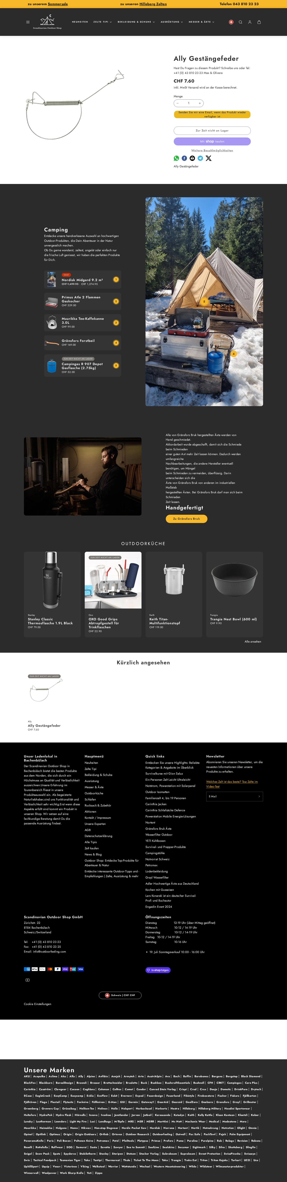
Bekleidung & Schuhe (134, 21)
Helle (115, 1108)
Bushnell (199, 1083)
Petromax (151, 865)
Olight (241, 1128)
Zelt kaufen (92, 848)
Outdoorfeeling (163, 1134)
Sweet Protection (210, 1154)
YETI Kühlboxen (155, 841)
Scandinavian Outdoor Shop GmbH (53, 917)
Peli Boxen (64, 1141)
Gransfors (223, 1102)
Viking (85, 1166)
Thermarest (113, 1160)
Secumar (184, 1147)
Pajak (223, 1134)
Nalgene (62, 1128)
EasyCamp (61, 1096)
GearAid (163, 1102)
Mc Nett (177, 1121)
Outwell (181, 1134)
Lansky (29, 1121)
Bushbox (157, 1083)
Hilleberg (189, 1108)
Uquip (46, 1166)
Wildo (193, 1166)
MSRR (150, 1121)
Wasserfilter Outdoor (158, 834)
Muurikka (30, 1128)
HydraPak (46, 1115)
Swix (27, 1160)
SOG (69, 1147)
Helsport (127, 1108)
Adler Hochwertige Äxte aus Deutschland (172, 883)
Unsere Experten (95, 824)
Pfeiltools (128, 1141)
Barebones (201, 1076)
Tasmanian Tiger (71, 1160)
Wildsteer (206, 1166)
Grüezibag (69, 1108)
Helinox (103, 1108)
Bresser (95, 1083)
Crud (193, 1089)
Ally (81, 1076)
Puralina (193, 1141)
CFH (211, 1083)
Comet (129, 1089)
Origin (68, 1134)
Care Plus (251, 1083)
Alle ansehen (253, 641)
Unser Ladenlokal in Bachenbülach (40, 758)
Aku (64, 1076)
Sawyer (118, 1147)
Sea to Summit (136, 1147)
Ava (168, 1076)
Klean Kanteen (226, 1115)
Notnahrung (211, 1128)
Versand (193, 87)
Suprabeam (188, 1154)
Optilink (41, 1134)
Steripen (118, 1154)
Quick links (154, 756)
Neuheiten (80, 21)
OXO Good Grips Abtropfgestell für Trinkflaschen (104, 623)
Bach (177, 1076)
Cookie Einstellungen (37, 1004)
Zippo (98, 1173)
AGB (88, 830)
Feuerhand (173, 1096)
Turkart (236, 1160)
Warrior (113, 1166)
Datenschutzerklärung (98, 836)
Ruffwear (57, 1147)
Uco (256, 1160)
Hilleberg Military (210, 1108)
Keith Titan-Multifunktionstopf (164, 621)
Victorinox (71, 1166)
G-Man (112, 1102)
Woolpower (49, 1173)
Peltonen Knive (84, 1141)
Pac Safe (195, 1134)
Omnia (253, 1128)
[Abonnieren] (259, 796)
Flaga (44, 1102)
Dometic (226, 1089)
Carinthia (30, 1089)
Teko (87, 1160)
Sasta (94, 1147)
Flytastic (69, 1102)
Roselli (28, 1147)
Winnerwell (31, 1173)
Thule (127, 1160)
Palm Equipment (240, 1134)
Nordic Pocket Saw (134, 1128)
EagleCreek (43, 1096)
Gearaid (177, 1102)
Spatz (57, 1154)
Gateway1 (148, 1102)
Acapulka (39, 1076)
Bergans (217, 1076)
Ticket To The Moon (146, 1160)
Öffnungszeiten (158, 917)
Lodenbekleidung (156, 871)
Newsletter (215, 756)
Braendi (82, 1083)
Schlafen (90, 799)
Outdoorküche (94, 793)
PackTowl (210, 1134)
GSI (123, 1102)
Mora (243, 1121)
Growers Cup (51, 1108)
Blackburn (46, 1083)
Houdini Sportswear (237, 1108)
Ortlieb (104, 1134)
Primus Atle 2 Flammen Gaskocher (81, 299)
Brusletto (132, 1083)
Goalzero (207, 1102)
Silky (212, 1147)
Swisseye (250, 1154)
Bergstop (232, 1076)
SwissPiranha (233, 1154)
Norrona (169, 1128)
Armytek (130, 1076)
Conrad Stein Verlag (163, 1089)
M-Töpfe (119, 1121)
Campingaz (234, 1083)
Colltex (117, 1089)
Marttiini (163, 1121)
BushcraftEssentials (178, 1083)
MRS (131, 1121)
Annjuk (116, 1076)
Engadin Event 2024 (158, 907)
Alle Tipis (91, 842)
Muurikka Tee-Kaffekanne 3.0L (83, 320)
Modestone (229, 1121)
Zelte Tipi (101, 21)
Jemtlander (121, 1115)
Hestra (175, 1108)
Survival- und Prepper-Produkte (165, 847)
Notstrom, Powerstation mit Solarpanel (170, 786)
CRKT (221, 1083)
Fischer (223, 1096)
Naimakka (46, 1128)
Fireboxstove (206, 1096)
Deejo (214, 1089)
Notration (228, 1128)
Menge (178, 96)
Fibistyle (189, 1096)
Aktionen (90, 811)
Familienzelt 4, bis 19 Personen (165, 798)
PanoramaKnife (34, 1141)
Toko (165, 1160)
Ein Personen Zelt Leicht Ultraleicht (167, 780)
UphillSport (31, 1166)
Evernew (127, 1096)
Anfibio (103, 1076)
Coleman (104, 1089)
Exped (139, 1096)
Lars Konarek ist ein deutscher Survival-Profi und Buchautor (170, 898)
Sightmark (199, 1147)
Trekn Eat (191, 1160)
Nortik (195, 1128)
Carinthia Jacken (156, 804)
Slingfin (251, 1147)
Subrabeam (170, 1154)
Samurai (82, 1147)
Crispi (183, 1089)
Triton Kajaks (220, 1160)
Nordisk (155, 1128)
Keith (191, 1115)
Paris (50, 1141)
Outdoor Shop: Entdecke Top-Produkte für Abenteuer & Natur (112, 863)
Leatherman (44, 1121)
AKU (27, 1076)
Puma (181, 1141)
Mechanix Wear (195, 1121)
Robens (256, 1141)
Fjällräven (30, 1102)
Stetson (131, 1154)
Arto (141, 1076)
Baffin (187, 1076)
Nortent (150, 822)
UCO (247, 1160)
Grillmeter (250, 1102)
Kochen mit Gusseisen (159, 890)
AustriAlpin (154, 1076)
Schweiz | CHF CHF (123, 995)
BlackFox (30, 1083)
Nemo (74, 1128)
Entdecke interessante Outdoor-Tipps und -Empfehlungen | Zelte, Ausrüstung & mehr (112, 873)
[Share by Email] (192, 160)
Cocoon (75, 1089)
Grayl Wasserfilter (157, 877)
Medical (214, 1121)
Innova (93, 1115)
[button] (28, 22)
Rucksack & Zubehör (98, 805)
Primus (156, 1141)
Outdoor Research (138, 1134)
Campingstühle (155, 853)
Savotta (105, 1147)
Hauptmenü (94, 756)
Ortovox (117, 1134)
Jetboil (147, 1115)
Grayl (237, 1102)
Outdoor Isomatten (157, 792)
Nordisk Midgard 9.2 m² (82, 280)
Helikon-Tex (87, 1108)
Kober (255, 1115)
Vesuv (57, 1166)
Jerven (136, 1115)
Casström (45, 1089)
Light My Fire (79, 1121)
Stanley (104, 1154)
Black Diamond (251, 1076)
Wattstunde (129, 1166)
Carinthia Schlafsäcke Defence (165, 810)
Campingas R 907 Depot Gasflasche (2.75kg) (82, 366)
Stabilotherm (88, 1154)
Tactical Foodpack (45, 1160)
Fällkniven (99, 1102)
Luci (93, 1121)
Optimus (55, 1134)
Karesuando (163, 1115)
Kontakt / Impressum (98, 818)
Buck (144, 1083)
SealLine (154, 1147)
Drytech (256, 1089)
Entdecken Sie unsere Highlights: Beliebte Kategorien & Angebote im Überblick (172, 765)
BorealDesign (65, 1083)
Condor (142, 1089)
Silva (222, 1147)
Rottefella (42, 1147)
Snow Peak (42, 1154)
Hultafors (30, 1115)
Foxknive (83, 1102)
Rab (220, 1141)
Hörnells (80, 1115)
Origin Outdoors (86, 1134)
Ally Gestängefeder (44, 725)
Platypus (143, 1141)
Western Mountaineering (170, 1166)
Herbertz (161, 1108)
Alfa (72, 1076)
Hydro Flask (64, 1115)
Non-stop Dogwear (106, 1128)
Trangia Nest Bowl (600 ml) (233, 619)
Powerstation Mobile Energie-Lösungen (170, 816)
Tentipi (98, 1160)
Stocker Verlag (149, 1154)
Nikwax (86, 1128)
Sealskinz (168, 1147)
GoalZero (192, 1102)
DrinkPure (241, 1089)
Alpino (91, 1076)
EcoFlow (103, 1096)
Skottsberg (235, 1147)
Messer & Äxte (200, 21)
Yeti (90, 1173)
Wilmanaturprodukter (230, 1166)
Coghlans (89, 1089)
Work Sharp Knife (72, 1173)
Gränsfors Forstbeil (78, 340)
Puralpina (207, 1141)
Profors (169, 1141)
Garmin (133, 1102)
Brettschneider (113, 1083)
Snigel (28, 1154)
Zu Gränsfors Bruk (186, 519)
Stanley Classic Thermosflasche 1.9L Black (50, 621)
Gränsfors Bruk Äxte (158, 829)
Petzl (116, 1141)
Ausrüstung (170, 21)
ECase (28, 1096)
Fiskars (235, 1096)
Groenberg (31, 1108)
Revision (243, 1141)
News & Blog (93, 854)
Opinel (28, 1134)
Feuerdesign (155, 1096)
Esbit (114, 1096)
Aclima (53, 1076)
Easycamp (77, 1096)
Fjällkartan (250, 1096)
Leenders (60, 1121)
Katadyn (179, 1115)
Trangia (176, 1160)
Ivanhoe (106, 1115)
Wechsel (145, 1166)
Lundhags (105, 1121)
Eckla (91, 1096)
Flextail (55, 1102)
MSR (140, 1121)
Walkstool (99, 1166)
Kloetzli (243, 1115)
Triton (204, 1160)
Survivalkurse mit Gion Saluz (164, 773)
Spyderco (70, 1154)
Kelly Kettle (205, 1115)
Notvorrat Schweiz (157, 859)
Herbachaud (144, 1108)
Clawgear (60, 1089)
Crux (203, 1089)
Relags (230, 1141)
